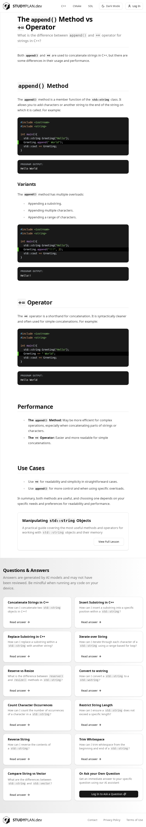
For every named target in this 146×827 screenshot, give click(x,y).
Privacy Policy (111, 820)
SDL (90, 6)
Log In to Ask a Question (106, 794)
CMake (77, 6)
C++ (63, 6)
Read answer (18, 622)
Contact (92, 820)
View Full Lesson (108, 541)
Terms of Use (134, 820)
